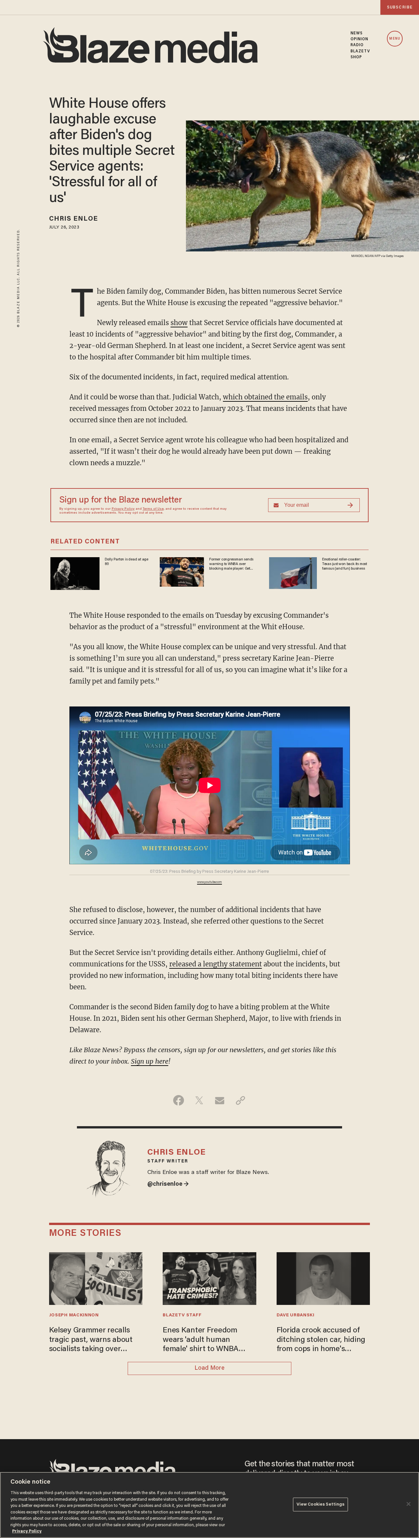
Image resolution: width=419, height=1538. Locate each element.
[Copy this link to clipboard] (240, 1100)
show (179, 323)
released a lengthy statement (215, 964)
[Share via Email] (219, 1100)
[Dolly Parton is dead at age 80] (75, 572)
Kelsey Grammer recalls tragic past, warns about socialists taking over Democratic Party (91, 1340)
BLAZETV (360, 51)
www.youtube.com (209, 882)
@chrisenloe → (168, 1184)
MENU (394, 39)
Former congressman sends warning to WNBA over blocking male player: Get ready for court (231, 564)
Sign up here (149, 1061)
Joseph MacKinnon (74, 1315)
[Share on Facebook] (178, 1100)
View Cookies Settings (321, 1504)
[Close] (408, 1504)
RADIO (357, 45)
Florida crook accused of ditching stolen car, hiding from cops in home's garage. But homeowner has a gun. (321, 1340)
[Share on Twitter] (199, 1100)
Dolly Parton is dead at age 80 (126, 562)
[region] (209, 1505)
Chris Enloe (73, 219)
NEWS (357, 33)
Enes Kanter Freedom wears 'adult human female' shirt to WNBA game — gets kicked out (203, 1340)
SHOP (356, 57)
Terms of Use (153, 509)
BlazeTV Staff (182, 1315)
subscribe (399, 7)
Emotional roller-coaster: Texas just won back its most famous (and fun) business (344, 564)
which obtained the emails (265, 397)
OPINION (360, 39)
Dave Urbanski (296, 1315)
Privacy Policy (123, 509)
